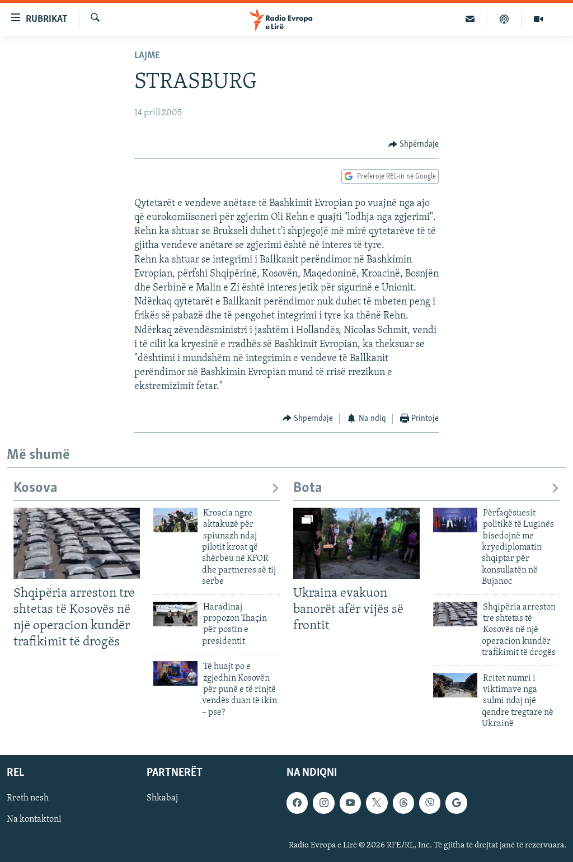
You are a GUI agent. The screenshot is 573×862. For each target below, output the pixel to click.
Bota (307, 488)
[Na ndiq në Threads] (403, 803)
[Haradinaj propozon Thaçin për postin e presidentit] (175, 614)
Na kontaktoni (34, 820)
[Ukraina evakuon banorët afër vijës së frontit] (356, 543)
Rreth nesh (28, 798)
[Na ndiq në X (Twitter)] (376, 803)
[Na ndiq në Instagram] (323, 803)
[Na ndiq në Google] (456, 803)
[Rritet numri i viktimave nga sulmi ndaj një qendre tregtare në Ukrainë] (455, 685)
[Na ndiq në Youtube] (350, 803)
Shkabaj (162, 798)
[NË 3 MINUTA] (470, 19)
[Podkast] (504, 19)
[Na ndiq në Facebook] (297, 803)
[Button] (413, 144)
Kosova (35, 488)
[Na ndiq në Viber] (429, 803)
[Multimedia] (538, 19)
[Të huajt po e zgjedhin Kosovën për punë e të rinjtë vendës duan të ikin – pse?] (175, 673)
